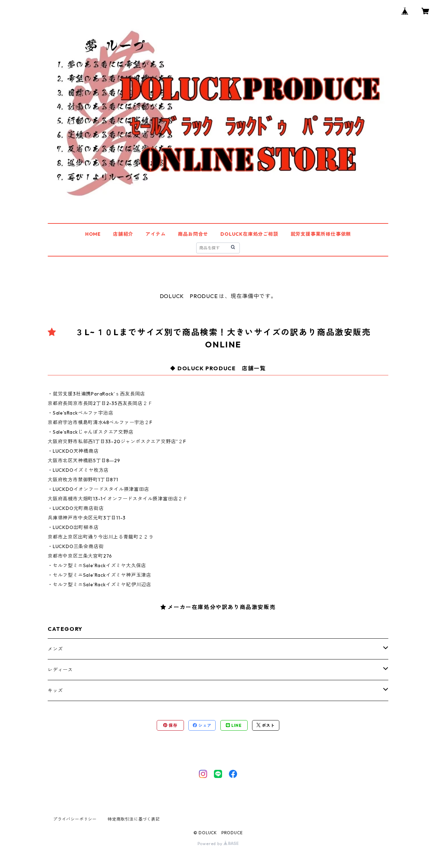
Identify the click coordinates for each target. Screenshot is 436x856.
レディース (60, 670)
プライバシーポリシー (75, 819)
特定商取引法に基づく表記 (134, 819)
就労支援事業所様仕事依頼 (321, 234)
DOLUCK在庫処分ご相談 (249, 234)
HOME (93, 234)
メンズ (55, 649)
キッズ (55, 690)
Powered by (211, 843)
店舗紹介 (123, 234)
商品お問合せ (193, 234)
